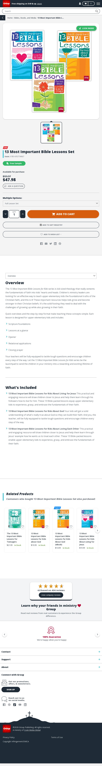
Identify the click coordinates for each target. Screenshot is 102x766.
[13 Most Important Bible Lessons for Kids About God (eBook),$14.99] (63, 518)
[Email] (46, 243)
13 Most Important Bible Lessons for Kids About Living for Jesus (86, 539)
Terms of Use (57, 737)
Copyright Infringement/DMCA (16, 741)
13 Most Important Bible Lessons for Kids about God (38, 537)
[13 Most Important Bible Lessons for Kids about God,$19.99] (39, 518)
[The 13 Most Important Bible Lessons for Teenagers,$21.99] (14, 518)
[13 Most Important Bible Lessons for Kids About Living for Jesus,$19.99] (87, 518)
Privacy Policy (8, 737)
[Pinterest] (60, 243)
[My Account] (80, 3)
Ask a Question (15, 186)
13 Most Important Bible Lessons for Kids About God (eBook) (62, 539)
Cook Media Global (32, 730)
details (39, 4)
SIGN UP (11, 689)
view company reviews (51, 595)
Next (97, 530)
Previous (4, 530)
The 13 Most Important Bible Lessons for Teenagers (14, 537)
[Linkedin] (55, 243)
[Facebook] (41, 243)
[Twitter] (50, 243)
